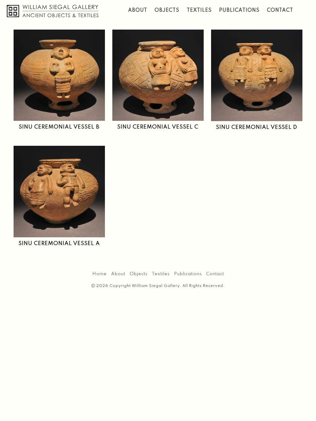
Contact (280, 10)
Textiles (199, 10)
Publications (239, 10)
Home (99, 274)
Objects (167, 10)
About (137, 10)
